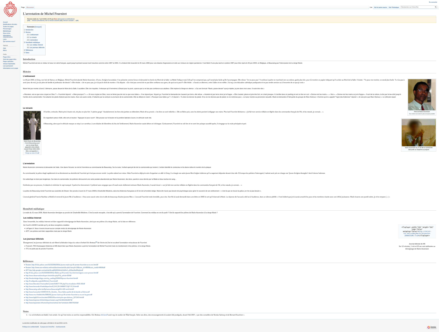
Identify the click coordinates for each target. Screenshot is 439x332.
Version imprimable (9, 64)
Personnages (7, 29)
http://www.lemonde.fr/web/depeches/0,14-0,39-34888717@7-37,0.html (51, 286)
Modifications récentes (10, 24)
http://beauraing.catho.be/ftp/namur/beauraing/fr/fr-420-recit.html (48, 289)
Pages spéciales (8, 61)
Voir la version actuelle (52, 20)
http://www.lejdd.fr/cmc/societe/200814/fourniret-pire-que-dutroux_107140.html (53, 297)
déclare (103, 315)
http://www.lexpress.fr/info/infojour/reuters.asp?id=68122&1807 (48, 300)
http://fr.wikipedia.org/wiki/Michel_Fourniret (40, 281)
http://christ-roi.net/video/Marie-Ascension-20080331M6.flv (417, 233)
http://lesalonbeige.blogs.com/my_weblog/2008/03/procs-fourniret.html (50, 278)
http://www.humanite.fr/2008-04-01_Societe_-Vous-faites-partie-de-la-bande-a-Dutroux (56, 292)
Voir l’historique (394, 7)
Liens (5, 39)
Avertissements (60, 327)
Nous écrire (6, 33)
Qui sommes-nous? (9, 41)
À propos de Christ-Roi (47, 327)
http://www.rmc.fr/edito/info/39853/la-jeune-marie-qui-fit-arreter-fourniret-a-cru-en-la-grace (58, 295)
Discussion (30, 7)
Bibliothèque (7, 31)
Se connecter (433, 2)
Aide (4, 48)
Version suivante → (69, 20)
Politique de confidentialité (30, 327)
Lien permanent (8, 66)
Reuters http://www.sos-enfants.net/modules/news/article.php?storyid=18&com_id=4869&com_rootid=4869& (64, 267)
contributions (70, 19)
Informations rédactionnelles (8, 36)
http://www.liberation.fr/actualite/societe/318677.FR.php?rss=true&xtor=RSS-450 (54, 284)
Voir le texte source (380, 7)
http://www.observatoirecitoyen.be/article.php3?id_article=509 (47, 275)
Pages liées (6, 57)
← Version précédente (37, 20)
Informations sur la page (10, 68)
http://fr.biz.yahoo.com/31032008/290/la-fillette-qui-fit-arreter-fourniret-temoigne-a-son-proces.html (61, 273)
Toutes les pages (8, 26)
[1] (96, 242)
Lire (371, 7)
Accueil (5, 22)
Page (23, 7)
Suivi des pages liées (9, 59)
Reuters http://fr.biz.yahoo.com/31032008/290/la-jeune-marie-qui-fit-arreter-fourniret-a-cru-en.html (61, 265)
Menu (5, 50)
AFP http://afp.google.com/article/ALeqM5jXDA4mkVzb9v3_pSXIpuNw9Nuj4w (53, 270)
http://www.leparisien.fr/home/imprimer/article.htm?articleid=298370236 (51, 303)
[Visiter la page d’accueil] (10, 9)
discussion (61, 19)
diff (28, 20)
